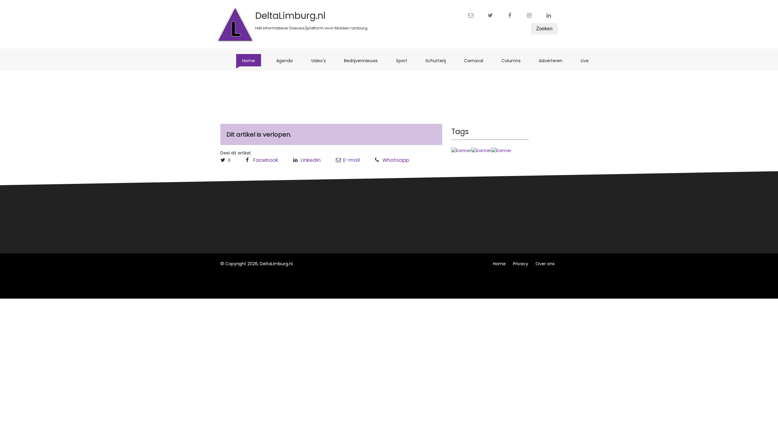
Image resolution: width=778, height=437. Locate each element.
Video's (321, 60)
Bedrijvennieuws (364, 60)
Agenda (287, 60)
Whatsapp (395, 160)
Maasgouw (321, 226)
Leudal (317, 204)
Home (251, 60)
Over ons (545, 264)
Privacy (520, 264)
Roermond (321, 215)
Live (588, 60)
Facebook (265, 160)
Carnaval (476, 60)
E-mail (351, 160)
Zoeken (544, 28)
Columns (514, 60)
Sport (404, 60)
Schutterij (438, 60)
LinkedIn (311, 160)
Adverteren (554, 60)
